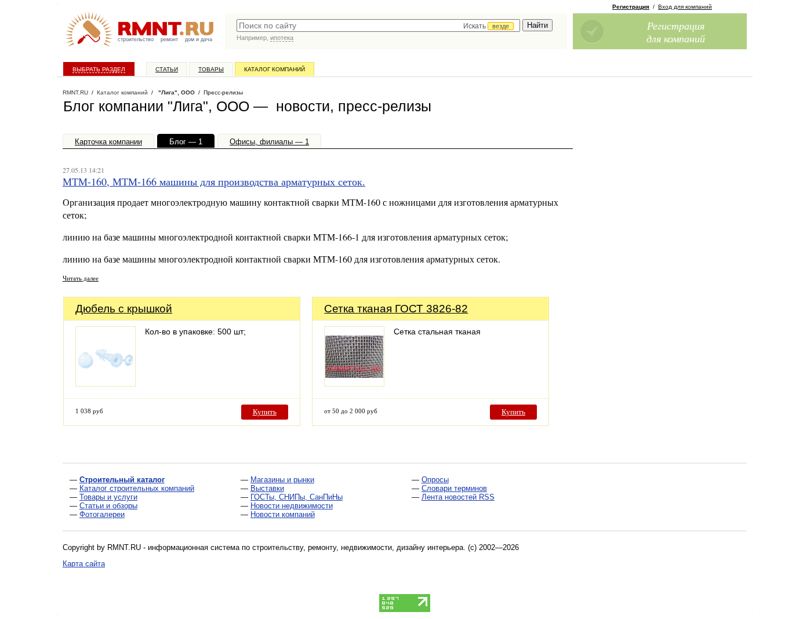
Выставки (267, 488)
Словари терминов (454, 488)
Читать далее (81, 278)
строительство (136, 39)
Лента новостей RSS (458, 497)
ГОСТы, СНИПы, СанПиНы (296, 497)
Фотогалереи (102, 514)
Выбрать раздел (98, 69)
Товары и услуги (108, 497)
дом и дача (198, 39)
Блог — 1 (185, 141)
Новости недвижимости (291, 505)
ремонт (169, 39)
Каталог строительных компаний (136, 488)
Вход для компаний (685, 6)
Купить (265, 411)
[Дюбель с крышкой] (105, 383)
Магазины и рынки (282, 479)
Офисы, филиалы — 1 (269, 141)
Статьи (166, 69)
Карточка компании (108, 141)
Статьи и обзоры (108, 505)
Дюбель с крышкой (123, 309)
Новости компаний (282, 514)
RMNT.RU (75, 92)
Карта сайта (84, 563)
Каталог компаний (274, 69)
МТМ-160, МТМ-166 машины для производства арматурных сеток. (214, 181)
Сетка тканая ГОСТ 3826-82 (396, 309)
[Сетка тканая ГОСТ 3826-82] (354, 383)
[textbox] (378, 25)
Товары (211, 69)
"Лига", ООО (176, 92)
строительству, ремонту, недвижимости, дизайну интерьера (357, 547)
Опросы (435, 479)
